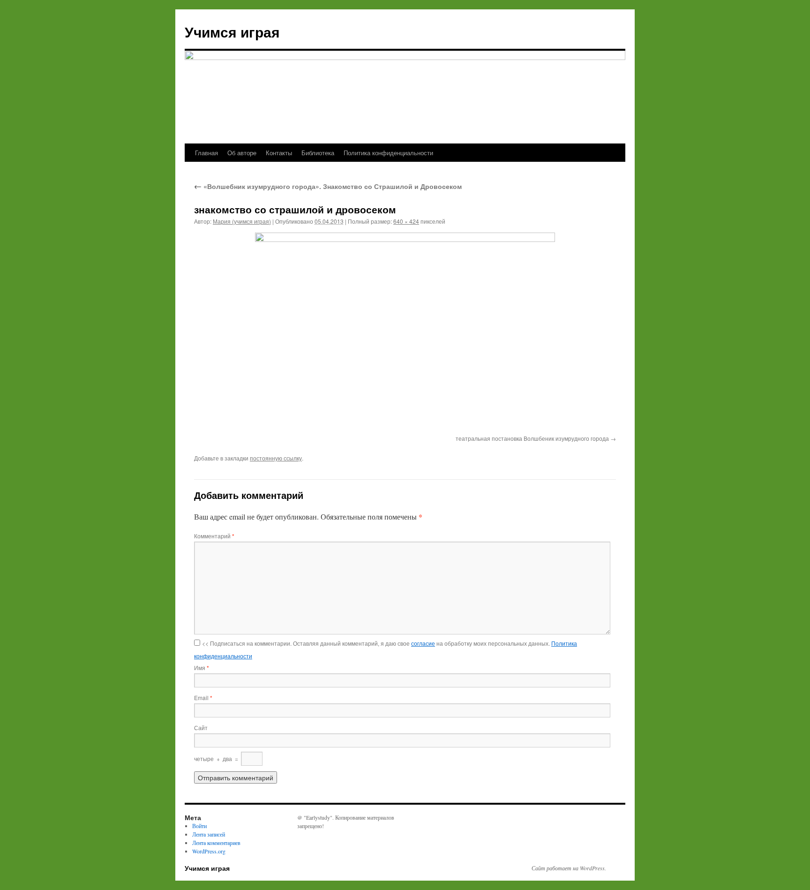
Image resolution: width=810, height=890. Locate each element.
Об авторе (241, 152)
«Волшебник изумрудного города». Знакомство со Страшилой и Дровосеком (328, 186)
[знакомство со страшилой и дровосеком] (405, 332)
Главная (206, 152)
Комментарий (214, 536)
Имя (201, 667)
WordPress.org (208, 851)
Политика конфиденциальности (388, 152)
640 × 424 (406, 221)
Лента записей (208, 834)
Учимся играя (232, 32)
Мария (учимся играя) (242, 221)
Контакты (279, 152)
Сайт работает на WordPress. (569, 868)
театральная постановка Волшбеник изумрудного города (532, 438)
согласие (423, 643)
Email (203, 697)
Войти (199, 826)
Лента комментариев (216, 842)
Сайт (201, 728)
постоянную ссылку (276, 458)
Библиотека (317, 152)
